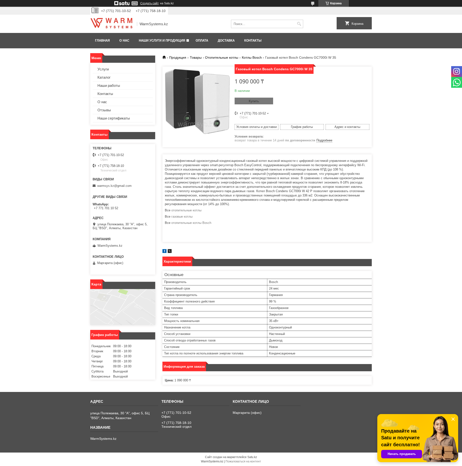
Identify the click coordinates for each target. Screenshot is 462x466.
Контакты (253, 40)
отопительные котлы (186, 210)
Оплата (202, 40)
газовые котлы (181, 216)
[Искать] (299, 24)
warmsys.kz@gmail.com (114, 186)
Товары (196, 57)
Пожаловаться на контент (243, 461)
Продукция (177, 57)
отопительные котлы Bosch (191, 223)
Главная (102, 40)
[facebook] (164, 252)
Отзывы (104, 110)
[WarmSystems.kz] (112, 24)
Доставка (226, 40)
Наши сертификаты (113, 118)
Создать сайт (149, 3)
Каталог (103, 77)
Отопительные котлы (221, 57)
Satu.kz (252, 457)
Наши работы (108, 85)
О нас (124, 40)
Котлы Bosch (252, 57)
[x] (170, 252)
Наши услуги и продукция (162, 40)
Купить (254, 101)
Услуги (103, 69)
